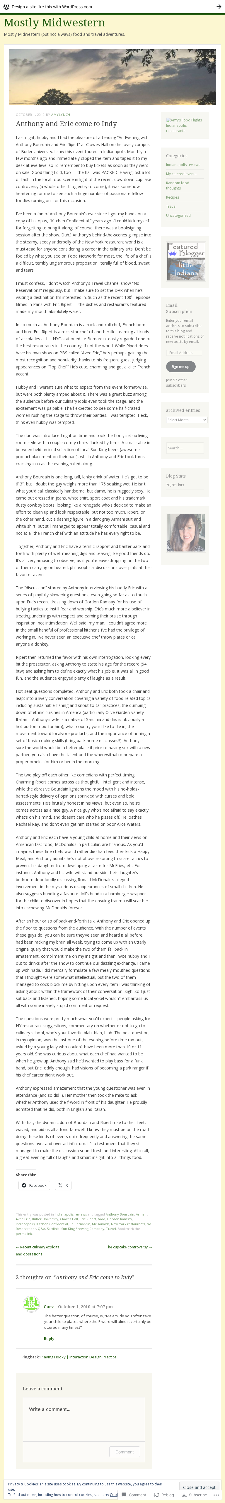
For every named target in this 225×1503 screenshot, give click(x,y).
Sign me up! (180, 366)
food (101, 1219)
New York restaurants (128, 1224)
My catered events (181, 173)
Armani (141, 1214)
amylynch (60, 114)
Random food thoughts (177, 185)
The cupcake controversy (129, 1247)
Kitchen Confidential (52, 1224)
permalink (24, 1233)
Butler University (45, 1219)
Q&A (41, 1228)
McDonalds (100, 1224)
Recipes (172, 197)
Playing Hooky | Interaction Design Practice (78, 1357)
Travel (111, 1228)
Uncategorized (178, 215)
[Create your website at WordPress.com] (112, 6)
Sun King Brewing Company (82, 1228)
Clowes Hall (69, 1219)
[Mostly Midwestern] (112, 77)
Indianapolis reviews (71, 1214)
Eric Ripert (88, 1219)
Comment (124, 1451)
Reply (49, 1339)
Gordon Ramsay (119, 1219)
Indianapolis (25, 1224)
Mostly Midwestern (54, 22)
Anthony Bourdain (120, 1214)
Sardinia (53, 1228)
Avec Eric (23, 1219)
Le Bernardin (80, 1224)
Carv (49, 1306)
